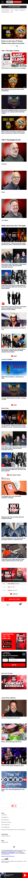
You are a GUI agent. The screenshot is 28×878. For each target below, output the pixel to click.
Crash (3, 192)
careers (22, 853)
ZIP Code (4, 657)
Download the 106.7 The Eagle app (8, 636)
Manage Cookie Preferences (7, 856)
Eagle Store (22, 10)
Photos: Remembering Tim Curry (10, 718)
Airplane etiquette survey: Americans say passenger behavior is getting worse (13, 538)
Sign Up (14, 665)
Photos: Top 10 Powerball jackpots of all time (12, 790)
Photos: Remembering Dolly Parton (11, 741)
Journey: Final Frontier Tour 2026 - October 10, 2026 (13, 398)
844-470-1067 (14, 599)
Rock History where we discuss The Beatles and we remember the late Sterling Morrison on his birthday (13, 308)
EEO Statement (5, 819)
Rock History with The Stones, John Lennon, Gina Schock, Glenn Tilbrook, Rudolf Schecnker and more (13, 266)
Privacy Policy (12, 852)
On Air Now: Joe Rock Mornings (14, 579)
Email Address (11, 657)
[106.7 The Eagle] (14, 2)
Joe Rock (4, 164)
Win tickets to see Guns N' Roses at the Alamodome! (12, 90)
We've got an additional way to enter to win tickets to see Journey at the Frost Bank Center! (14, 112)
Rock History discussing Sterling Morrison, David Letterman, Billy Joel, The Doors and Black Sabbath (13, 287)
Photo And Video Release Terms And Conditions (13, 829)
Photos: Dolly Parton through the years (12, 765)
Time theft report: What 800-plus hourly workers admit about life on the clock (12, 560)
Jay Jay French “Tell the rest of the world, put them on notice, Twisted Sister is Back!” (13, 243)
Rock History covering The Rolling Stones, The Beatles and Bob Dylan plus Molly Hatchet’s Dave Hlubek (13, 350)
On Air (12, 10)
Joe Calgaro (4, 220)
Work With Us (4, 817)
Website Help (4, 842)
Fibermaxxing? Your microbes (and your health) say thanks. (12, 517)
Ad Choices (12, 853)
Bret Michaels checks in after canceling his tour (13, 328)
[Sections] (2, 2)
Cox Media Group (9, 850)
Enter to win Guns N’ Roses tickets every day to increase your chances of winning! (12, 42)
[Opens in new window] (14, 152)
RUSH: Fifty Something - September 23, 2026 (12, 377)
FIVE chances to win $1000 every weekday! (13, 68)
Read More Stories (15, 475)
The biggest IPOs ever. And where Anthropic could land (11, 497)
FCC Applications (5, 827)
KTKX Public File (5, 824)
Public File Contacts (6, 822)
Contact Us (4, 814)
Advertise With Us (5, 12)
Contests (17, 10)
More (11, 12)
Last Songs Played (5, 10)
